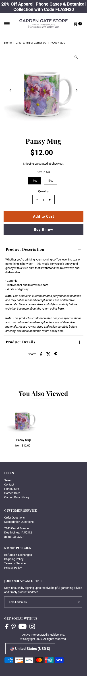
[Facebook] (6, 627)
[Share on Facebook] (41, 354)
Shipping (28, 163)
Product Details (20, 341)
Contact (9, 484)
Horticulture (11, 488)
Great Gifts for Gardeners (31, 42)
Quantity (43, 191)
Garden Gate (12, 493)
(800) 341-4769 (13, 537)
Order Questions (14, 517)
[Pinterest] (13, 627)
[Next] (76, 90)
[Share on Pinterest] (55, 354)
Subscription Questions (19, 521)
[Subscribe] (76, 602)
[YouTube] (23, 627)
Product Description (25, 249)
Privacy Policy (13, 567)
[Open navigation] (7, 23)
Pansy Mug (23, 440)
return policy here (53, 331)
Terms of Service (15, 563)
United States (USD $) (32, 649)
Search (8, 480)
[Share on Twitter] (48, 354)
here (61, 308)
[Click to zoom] (76, 57)
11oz (34, 180)
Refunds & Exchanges (18, 554)
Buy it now (43, 229)
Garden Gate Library (16, 497)
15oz (50, 180)
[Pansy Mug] (23, 419)
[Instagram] (32, 627)
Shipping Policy (13, 559)
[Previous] (11, 90)
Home (8, 42)
